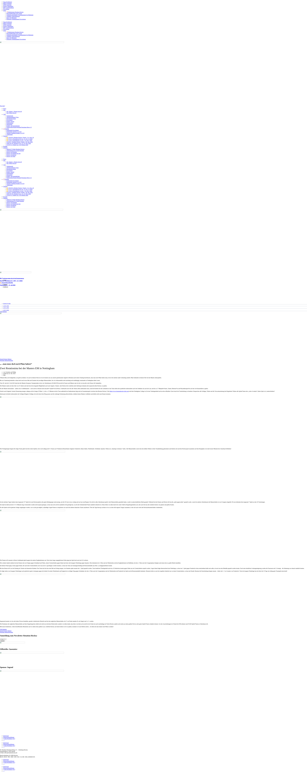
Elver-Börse (6, 9)
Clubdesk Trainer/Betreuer (13, 16)
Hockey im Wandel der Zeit (13, 153)
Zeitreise (5, 147)
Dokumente (9, 124)
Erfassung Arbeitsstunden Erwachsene (16, 19)
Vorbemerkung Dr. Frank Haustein (15, 150)
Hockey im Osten (10, 156)
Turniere (5, 136)
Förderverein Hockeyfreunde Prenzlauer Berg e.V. (19, 127)
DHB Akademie (7, 5)
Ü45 (4, 375)
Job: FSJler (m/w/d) (11, 113)
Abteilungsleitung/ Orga (12, 117)
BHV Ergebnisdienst (8, 7)
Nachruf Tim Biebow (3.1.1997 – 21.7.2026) (11, 280)
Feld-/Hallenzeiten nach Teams (14, 13)
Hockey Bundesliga (8, 6)
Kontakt (5, 146)
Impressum (6, 736)
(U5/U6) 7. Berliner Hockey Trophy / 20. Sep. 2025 (19, 142)
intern (4, 10)
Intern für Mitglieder (11, 18)
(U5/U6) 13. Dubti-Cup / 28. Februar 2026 (17, 145)
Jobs (4, 110)
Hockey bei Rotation (11, 152)
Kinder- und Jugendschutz (13, 126)
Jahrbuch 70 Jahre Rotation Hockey (15, 149)
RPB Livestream (7, 3)
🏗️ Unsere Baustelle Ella (6, 282)
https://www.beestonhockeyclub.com (119, 391)
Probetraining (9, 123)
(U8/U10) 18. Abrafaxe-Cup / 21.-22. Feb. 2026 (18, 143)
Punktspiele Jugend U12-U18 (13, 131)
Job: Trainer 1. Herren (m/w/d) (14, 111)
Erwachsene (9, 120)
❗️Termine (6, 129)
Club (4, 114)
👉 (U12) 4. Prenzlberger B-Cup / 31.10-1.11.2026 (19, 139)
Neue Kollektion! (7, 2)
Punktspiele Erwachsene (12, 130)
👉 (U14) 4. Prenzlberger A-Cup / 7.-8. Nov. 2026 (19, 140)
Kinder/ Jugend (10, 121)
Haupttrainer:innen (11, 118)
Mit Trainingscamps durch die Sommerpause (12, 278)
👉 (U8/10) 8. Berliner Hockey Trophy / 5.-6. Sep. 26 (20, 137)
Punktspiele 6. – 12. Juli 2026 (7, 285)
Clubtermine (9, 134)
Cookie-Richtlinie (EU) (9, 738)
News (4, 108)
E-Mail (2, 639)
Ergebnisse (5, 286)
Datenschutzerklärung (8, 737)
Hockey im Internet (11, 155)
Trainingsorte (9, 115)
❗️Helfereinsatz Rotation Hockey (15, 12)
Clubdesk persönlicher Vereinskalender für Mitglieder (19, 15)
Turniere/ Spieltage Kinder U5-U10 (15, 133)
